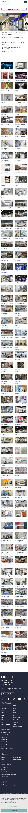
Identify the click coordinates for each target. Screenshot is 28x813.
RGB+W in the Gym (6, 70)
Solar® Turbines (5, 487)
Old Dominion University (5, 149)
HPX (14, 713)
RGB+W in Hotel (5, 80)
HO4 (2, 710)
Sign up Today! (7, 694)
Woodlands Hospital (6, 337)
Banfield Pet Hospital (6, 404)
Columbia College (5, 576)
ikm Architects (18, 414)
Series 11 (15, 719)
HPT (14, 710)
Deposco (3, 114)
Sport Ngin (4, 518)
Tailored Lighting (5, 776)
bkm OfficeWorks (19, 497)
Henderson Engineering (4, 370)
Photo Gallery (4, 744)
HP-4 (2, 719)
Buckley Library (19, 651)
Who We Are (4, 767)
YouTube (19, 699)
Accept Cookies (14, 810)
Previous (1, 23)
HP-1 (2, 713)
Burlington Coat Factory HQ (19, 541)
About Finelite (6, 764)
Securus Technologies (6, 293)
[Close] (26, 796)
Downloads (4, 739)
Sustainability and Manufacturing (9, 774)
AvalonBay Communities (18, 314)
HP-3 (2, 717)
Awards (3, 757)
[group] (14, 33)
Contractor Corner (5, 735)
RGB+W (3, 746)
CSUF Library (18, 564)
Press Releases (17, 757)
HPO (14, 706)
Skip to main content (5, 4)
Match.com (4, 313)
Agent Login (16, 785)
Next (26, 23)
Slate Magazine (5, 434)
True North (17, 271)
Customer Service (5, 732)
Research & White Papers (17, 760)
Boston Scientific (5, 238)
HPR (14, 708)
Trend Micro (4, 393)
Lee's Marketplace (5, 248)
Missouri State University (5, 628)
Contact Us (4, 737)
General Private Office (20, 196)
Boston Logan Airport (20, 404)
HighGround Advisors (7, 303)
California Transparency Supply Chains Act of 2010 (13, 794)
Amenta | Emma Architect (19, 518)
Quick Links (5, 730)
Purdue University (5, 586)
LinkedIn (3, 699)
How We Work (5, 772)
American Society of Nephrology (20, 103)
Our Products (6, 703)
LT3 (14, 715)
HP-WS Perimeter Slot (5, 725)
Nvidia (16, 90)
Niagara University (6, 596)
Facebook (8, 699)
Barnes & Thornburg (6, 455)
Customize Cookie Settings (14, 806)
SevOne (17, 475)
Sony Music (4, 359)
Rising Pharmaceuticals (19, 348)
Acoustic (3, 706)
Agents (4, 782)
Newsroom (5, 754)
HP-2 (2, 715)
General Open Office (20, 228)
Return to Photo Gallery (14, 9)
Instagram (13, 699)
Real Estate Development (4, 259)
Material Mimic (16, 717)
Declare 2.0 (4, 742)
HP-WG (3, 722)
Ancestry (3, 445)
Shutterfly (3, 530)
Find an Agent (4, 785)
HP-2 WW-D (11, 51)
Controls (3, 708)
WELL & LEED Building (7, 748)
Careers (3, 769)
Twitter (24, 699)
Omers (16, 455)
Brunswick (4, 218)
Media (2, 759)
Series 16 (15, 724)
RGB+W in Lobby (19, 70)
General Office (5, 124)
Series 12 (15, 722)
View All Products (17, 726)
